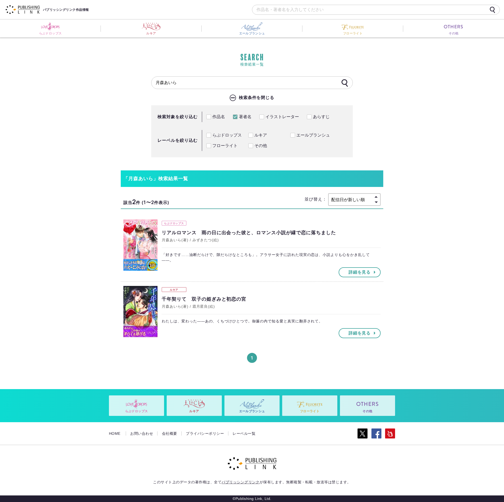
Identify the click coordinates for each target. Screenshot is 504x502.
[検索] (492, 10)
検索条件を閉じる (257, 97)
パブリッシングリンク (241, 482)
